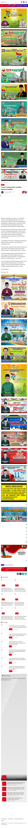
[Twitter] (20, 574)
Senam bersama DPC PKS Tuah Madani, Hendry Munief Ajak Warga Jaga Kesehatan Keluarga (7, 618)
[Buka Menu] (24, 2)
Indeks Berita (10, 818)
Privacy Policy (4, 818)
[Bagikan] (26, 192)
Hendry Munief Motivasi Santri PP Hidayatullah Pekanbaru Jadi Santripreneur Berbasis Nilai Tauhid (7, 604)
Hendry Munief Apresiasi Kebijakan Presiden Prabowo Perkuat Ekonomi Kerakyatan (20, 590)
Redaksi (2, 820)
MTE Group (4, 824)
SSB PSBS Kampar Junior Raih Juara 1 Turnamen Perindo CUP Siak (14, 799)
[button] (21, 2)
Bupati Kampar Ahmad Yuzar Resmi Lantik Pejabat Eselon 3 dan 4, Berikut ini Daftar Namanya (15, 793)
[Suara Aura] (3, 2)
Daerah (3, 599)
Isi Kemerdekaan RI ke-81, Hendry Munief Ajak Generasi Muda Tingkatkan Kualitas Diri (7, 590)
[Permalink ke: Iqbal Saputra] (2, 192)
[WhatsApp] (26, 574)
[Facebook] (18, 574)
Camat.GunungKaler (9, 564)
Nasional (2, 184)
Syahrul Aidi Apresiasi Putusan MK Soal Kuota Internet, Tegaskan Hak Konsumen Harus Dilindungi (21, 618)
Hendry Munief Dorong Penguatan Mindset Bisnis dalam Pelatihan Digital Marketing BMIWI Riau (19, 604)
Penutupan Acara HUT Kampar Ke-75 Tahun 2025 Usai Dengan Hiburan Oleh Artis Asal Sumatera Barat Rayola (16, 788)
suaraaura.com (4, 823)
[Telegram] (23, 574)
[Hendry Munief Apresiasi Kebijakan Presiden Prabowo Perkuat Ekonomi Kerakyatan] (21, 583)
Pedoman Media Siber (19, 818)
